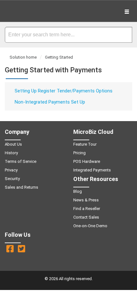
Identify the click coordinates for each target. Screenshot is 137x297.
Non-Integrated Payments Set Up (50, 102)
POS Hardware (86, 161)
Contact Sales (86, 217)
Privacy (11, 170)
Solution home (24, 57)
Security (12, 178)
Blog (77, 191)
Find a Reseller (86, 208)
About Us (13, 144)
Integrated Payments (92, 170)
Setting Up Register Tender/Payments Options (63, 91)
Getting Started (59, 57)
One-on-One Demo (90, 225)
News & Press (86, 200)
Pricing (79, 152)
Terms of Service (20, 161)
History (11, 152)
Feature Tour (85, 144)
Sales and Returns (21, 187)
